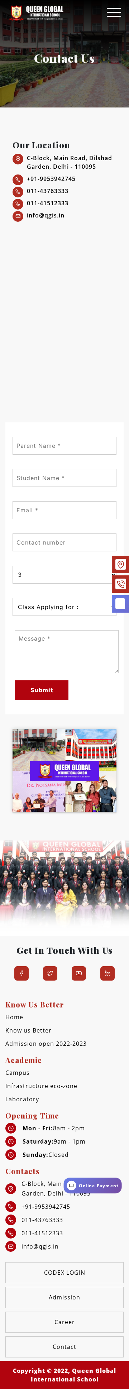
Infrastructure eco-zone (41, 1086)
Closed (46, 1155)
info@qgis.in (45, 215)
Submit (41, 690)
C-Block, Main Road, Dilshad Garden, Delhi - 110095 (69, 162)
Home (14, 1017)
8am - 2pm (54, 1128)
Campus (17, 1073)
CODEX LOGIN (64, 1273)
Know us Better (28, 1030)
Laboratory (22, 1099)
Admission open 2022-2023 (46, 1044)
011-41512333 (47, 203)
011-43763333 (47, 191)
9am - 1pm (54, 1141)
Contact (64, 1347)
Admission (64, 1297)
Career (64, 1322)
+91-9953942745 (51, 179)
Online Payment (99, 1185)
